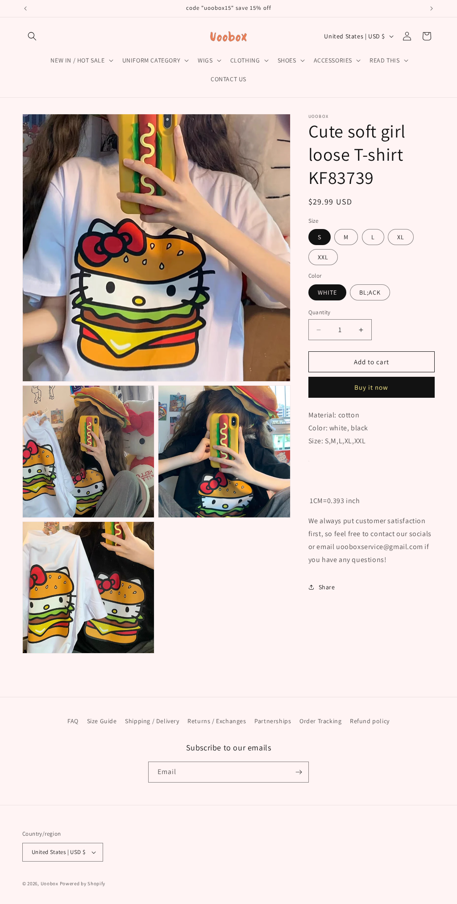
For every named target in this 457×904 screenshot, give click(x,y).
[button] (32, 36)
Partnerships (272, 721)
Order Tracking (320, 721)
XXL (323, 257)
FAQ (73, 721)
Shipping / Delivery (152, 721)
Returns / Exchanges (216, 721)
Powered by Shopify (83, 883)
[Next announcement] (431, 8)
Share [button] (327, 587)
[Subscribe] (298, 772)
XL (400, 237)
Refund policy (370, 721)
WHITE (327, 292)
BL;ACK (370, 292)
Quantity (319, 312)
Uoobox (49, 883)
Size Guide (102, 721)
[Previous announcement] (25, 8)
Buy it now (371, 387)
